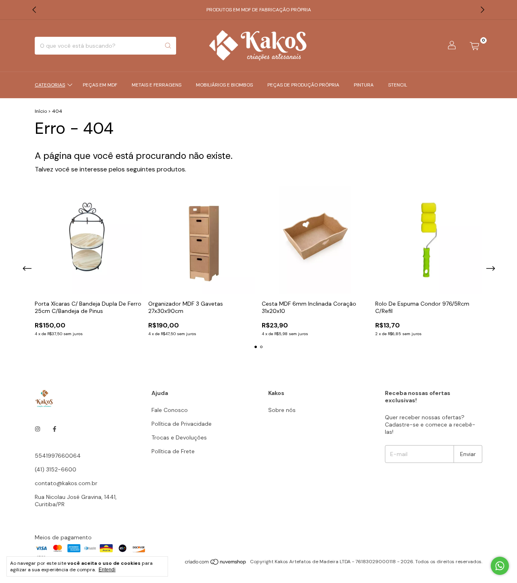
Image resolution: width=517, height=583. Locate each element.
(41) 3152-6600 (55, 469)
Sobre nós (282, 410)
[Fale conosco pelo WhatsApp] (500, 566)
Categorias (50, 85)
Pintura (364, 85)
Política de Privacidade (181, 423)
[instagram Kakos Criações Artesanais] (37, 429)
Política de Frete (173, 451)
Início (41, 111)
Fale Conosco (169, 410)
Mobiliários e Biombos (224, 85)
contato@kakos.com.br (66, 483)
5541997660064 (58, 455)
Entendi (107, 569)
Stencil (397, 85)
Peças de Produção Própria (303, 85)
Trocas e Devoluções (179, 437)
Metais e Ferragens (156, 85)
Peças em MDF (100, 85)
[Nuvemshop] (216, 563)
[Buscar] (168, 46)
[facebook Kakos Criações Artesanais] (54, 429)
